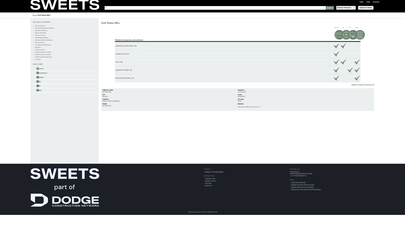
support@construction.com (242, 174)
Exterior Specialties (14, 33)
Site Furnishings (13, 42)
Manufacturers (16, 73)
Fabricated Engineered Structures (18, 28)
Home (361, 2)
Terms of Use (210, 179)
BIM (12, 86)
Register (376, 2)
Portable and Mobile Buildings (17, 40)
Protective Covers (14, 35)
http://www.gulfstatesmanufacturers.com (254, 107)
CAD (12, 82)
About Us (208, 186)
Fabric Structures (13, 49)
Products (14, 69)
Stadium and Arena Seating (16, 54)
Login (368, 2)
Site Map (208, 183)
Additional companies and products (388, 85)
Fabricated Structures (15, 30)
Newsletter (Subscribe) (214, 172)
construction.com (239, 183)
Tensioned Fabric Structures (17, 52)
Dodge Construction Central (243, 187)
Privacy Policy (210, 181)
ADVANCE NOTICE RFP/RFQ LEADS (243, 185)
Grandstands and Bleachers (17, 45)
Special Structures (14, 25)
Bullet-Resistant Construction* (17, 57)
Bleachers (12, 47)
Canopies (11, 59)
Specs (13, 90)
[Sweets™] (64, 4)
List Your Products (239, 176)
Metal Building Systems (15, 37)
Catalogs (14, 77)
